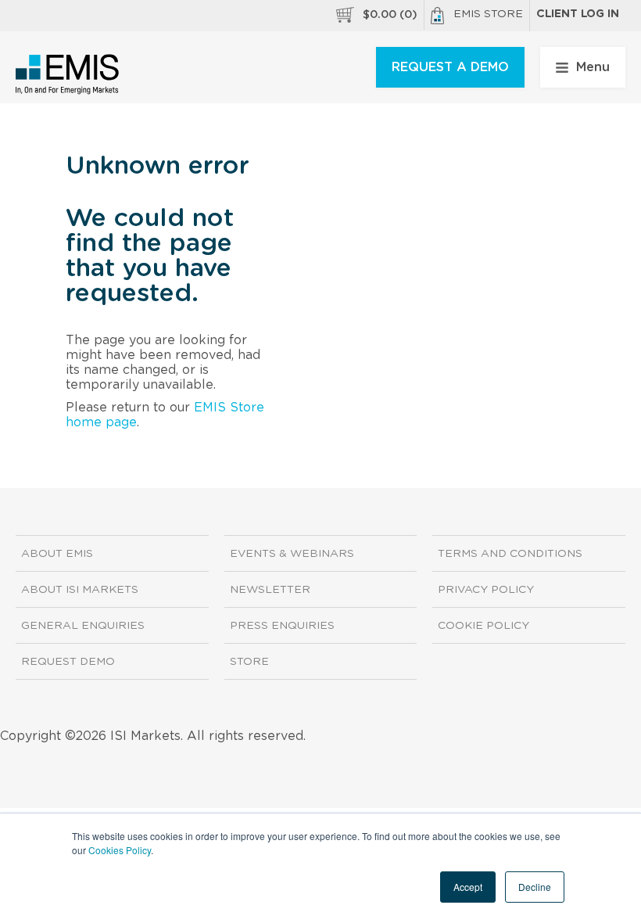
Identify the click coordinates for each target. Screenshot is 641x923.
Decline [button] (534, 886)
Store (249, 661)
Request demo (68, 661)
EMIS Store (488, 14)
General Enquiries (83, 625)
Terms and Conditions (510, 553)
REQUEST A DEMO (450, 67)
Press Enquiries (282, 625)
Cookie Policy (483, 625)
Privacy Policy (486, 589)
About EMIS (57, 553)
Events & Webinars (292, 553)
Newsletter (270, 589)
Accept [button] (467, 886)
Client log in (577, 14)
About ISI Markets (79, 589)
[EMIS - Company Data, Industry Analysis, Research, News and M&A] (68, 74)
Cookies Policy (119, 850)
